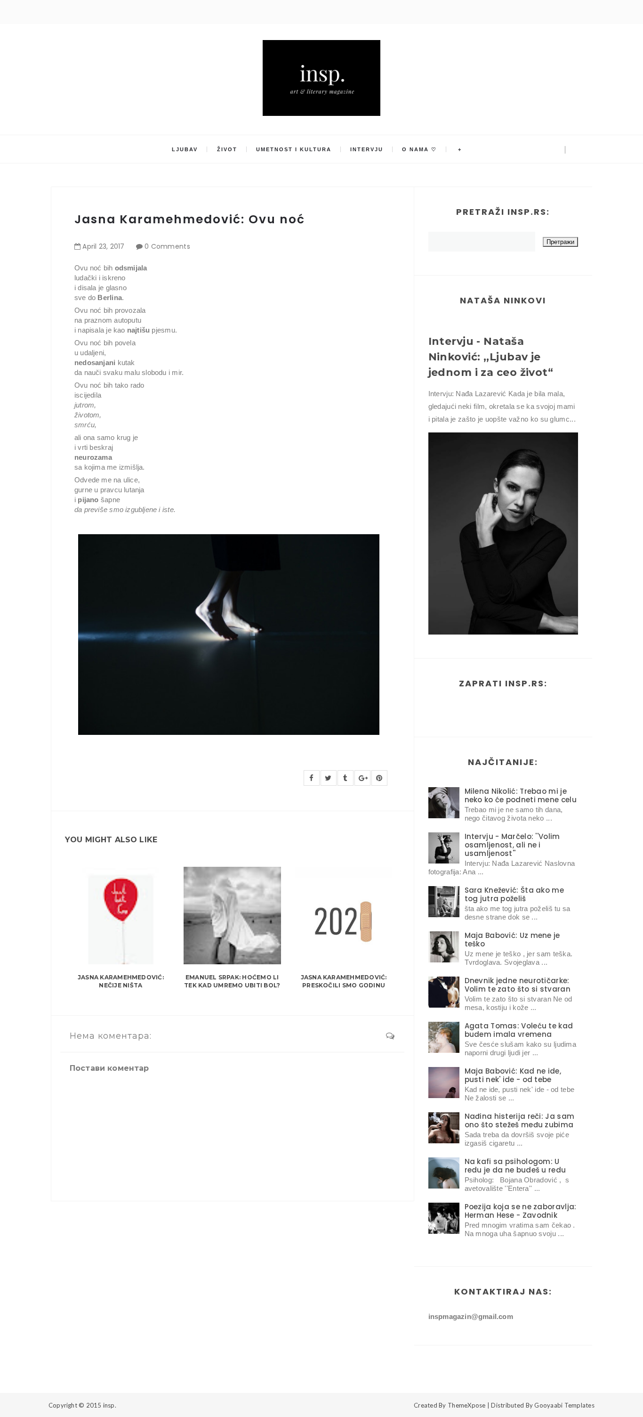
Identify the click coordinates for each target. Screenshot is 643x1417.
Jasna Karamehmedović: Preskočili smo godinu (344, 981)
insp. (109, 1405)
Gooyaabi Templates (564, 1405)
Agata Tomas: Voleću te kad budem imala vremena (519, 1030)
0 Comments (167, 246)
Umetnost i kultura (293, 149)
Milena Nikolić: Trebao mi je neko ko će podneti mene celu (521, 795)
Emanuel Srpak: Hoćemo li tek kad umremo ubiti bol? (232, 981)
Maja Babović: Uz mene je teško (512, 939)
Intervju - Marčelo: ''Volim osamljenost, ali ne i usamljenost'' (512, 844)
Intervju (366, 149)
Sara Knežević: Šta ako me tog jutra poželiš (514, 894)
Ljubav (185, 149)
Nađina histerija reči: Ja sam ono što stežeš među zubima (520, 1120)
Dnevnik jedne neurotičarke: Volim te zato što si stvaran (518, 985)
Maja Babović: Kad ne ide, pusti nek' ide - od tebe (513, 1075)
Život (227, 149)
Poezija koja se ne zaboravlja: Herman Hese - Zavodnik (521, 1211)
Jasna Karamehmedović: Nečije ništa (121, 981)
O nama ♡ (419, 149)
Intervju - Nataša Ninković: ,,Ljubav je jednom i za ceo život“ (491, 357)
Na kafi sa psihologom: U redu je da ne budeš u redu (515, 1165)
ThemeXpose (467, 1405)
